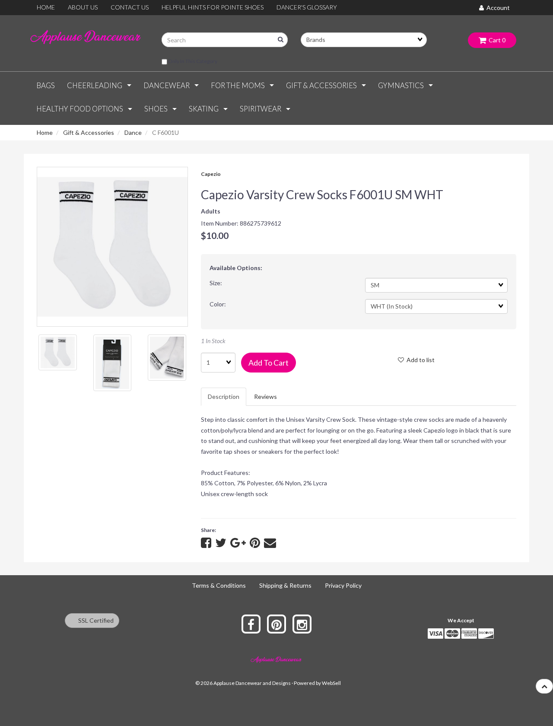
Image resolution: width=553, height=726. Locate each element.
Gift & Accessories (88, 132)
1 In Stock (213, 340)
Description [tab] (223, 396)
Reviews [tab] (265, 396)
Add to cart (268, 362)
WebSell (331, 683)
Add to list (419, 359)
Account (497, 7)
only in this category (192, 61)
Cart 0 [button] (495, 40)
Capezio (211, 174)
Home (45, 132)
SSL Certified (94, 620)
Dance (133, 132)
